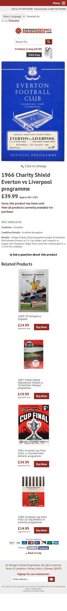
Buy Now (41, 327)
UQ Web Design (38, 591)
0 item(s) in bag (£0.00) (28, 49)
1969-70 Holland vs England (29, 317)
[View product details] (33, 290)
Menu (56, 3)
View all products (12, 207)
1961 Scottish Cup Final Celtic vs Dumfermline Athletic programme (32, 453)
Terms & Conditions (15, 568)
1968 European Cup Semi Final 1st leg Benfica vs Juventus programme (32, 520)
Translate (13, 20)
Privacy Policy (35, 568)
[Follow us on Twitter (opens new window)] (32, 547)
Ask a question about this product (34, 254)
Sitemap (48, 568)
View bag (34, 54)
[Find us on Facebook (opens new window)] (43, 547)
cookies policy (36, 589)
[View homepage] (33, 30)
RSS (59, 568)
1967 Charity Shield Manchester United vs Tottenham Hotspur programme (30, 384)
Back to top (34, 553)
